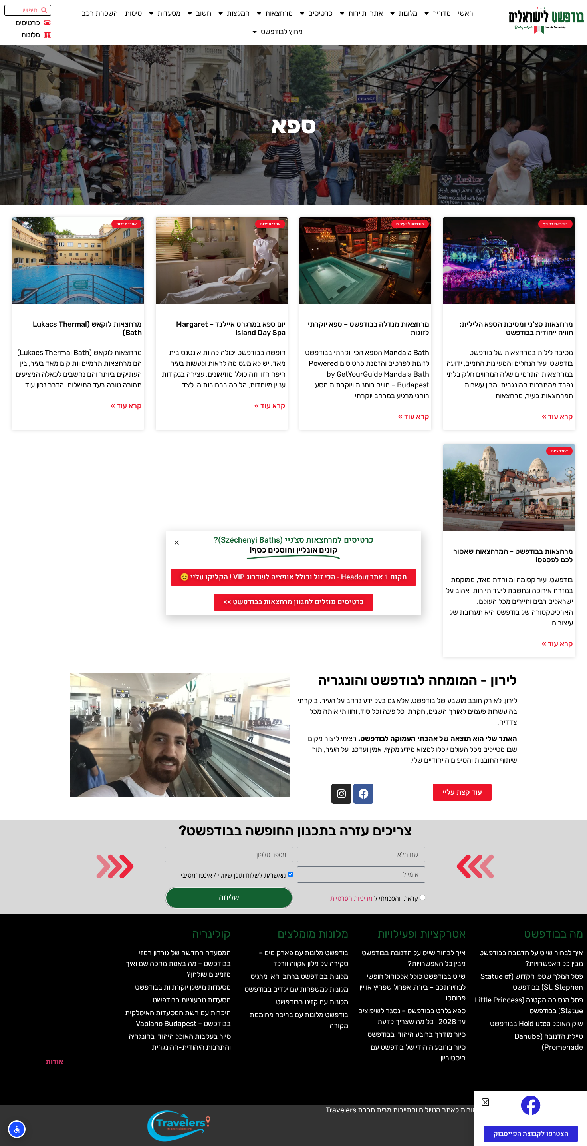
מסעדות (168, 13)
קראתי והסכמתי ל (374, 898)
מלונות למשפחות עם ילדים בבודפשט (296, 989)
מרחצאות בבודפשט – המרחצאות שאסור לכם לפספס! (513, 556)
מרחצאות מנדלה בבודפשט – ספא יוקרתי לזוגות (368, 328)
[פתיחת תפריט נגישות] (17, 1129)
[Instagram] (341, 794)
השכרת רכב (100, 13)
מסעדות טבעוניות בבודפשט (192, 1000)
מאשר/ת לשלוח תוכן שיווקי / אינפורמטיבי (233, 875)
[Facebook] (363, 794)
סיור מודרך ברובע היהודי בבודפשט (416, 1034)
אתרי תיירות (365, 13)
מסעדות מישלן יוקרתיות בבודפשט (183, 987)
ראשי (465, 13)
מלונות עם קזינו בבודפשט (312, 1002)
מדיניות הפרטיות (351, 898)
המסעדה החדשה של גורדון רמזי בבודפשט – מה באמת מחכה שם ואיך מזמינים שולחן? (178, 963)
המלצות (238, 13)
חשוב (203, 13)
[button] (177, 542)
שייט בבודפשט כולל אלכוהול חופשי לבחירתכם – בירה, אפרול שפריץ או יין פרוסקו (412, 987)
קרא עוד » (557, 416)
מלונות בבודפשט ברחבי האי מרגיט (299, 976)
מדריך (442, 13)
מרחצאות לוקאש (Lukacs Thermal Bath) (87, 328)
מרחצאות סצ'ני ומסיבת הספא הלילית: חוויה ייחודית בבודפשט (516, 328)
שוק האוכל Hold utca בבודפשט (536, 1023)
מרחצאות (279, 13)
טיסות (133, 13)
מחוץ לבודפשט (282, 31)
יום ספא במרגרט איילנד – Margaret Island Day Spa (231, 328)
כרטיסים (320, 13)
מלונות (408, 13)
